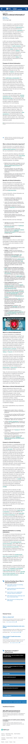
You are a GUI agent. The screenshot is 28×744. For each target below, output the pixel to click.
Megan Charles (6, 18)
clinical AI (17, 429)
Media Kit (15, 737)
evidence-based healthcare (9, 149)
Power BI (10, 351)
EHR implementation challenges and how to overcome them (16, 596)
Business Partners (9, 737)
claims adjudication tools (10, 288)
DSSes (17, 56)
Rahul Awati (5, 17)
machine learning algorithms (13, 285)
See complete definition (15, 632)
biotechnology (6, 367)
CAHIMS (19, 478)
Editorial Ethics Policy (9, 733)
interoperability (15, 255)
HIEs (21, 254)
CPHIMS (5, 486)
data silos (12, 207)
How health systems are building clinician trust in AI (15, 585)
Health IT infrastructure (9, 11)
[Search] (26, 9)
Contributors (3, 739)
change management (14, 421)
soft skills (10, 449)
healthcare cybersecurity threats (11, 231)
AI (20, 55)
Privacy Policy (8, 735)
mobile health (19, 276)
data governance (12, 190)
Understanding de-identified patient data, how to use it (16, 589)
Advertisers (3, 737)
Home (2, 11)
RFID (5, 268)
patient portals (21, 258)
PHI (22, 261)
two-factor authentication (12, 292)
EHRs (11, 49)
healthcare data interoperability (14, 226)
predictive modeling (11, 313)
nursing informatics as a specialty (11, 546)
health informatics (16, 45)
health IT (12, 71)
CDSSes (18, 50)
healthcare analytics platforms (16, 311)
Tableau (5, 351)
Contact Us (3, 735)
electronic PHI (13, 293)
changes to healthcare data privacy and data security (14, 437)
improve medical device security (12, 165)
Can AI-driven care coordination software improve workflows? (14, 592)
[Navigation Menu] (1, 9)
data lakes (15, 306)
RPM (19, 298)
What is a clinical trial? (8, 617)
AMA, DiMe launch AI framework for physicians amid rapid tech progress (11, 711)
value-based (22, 155)
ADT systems (7, 273)
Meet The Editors (17, 733)
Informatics (20, 30)
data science (14, 367)
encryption (21, 291)
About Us (3, 733)
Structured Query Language (9, 348)
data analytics (19, 27)
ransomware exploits (19, 229)
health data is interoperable (12, 78)
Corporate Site (20, 737)
